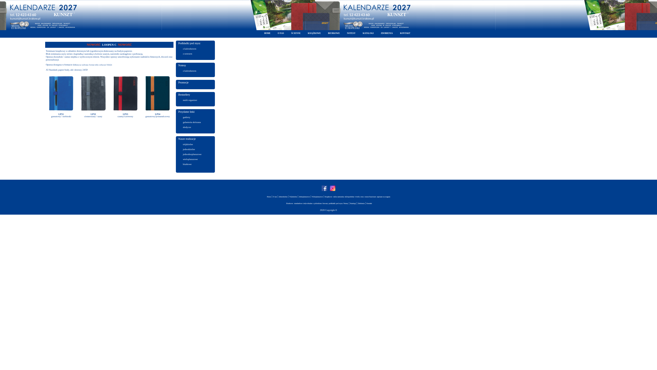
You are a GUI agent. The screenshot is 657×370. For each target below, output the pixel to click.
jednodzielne (189, 149)
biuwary (325, 203)
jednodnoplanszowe (192, 154)
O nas (275, 197)
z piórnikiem (317, 203)
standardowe (298, 203)
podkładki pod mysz (336, 203)
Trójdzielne (293, 197)
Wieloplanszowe (317, 197)
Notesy (345, 203)
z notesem (187, 53)
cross (362, 197)
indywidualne (307, 203)
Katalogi (353, 203)
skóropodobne (349, 197)
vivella (357, 197)
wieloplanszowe (190, 159)
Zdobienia (361, 203)
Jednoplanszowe (304, 197)
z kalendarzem (189, 48)
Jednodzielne (283, 197)
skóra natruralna (338, 197)
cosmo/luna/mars (370, 197)
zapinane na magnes (383, 197)
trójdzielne (188, 144)
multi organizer (190, 100)
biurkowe (187, 164)
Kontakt (369, 203)
